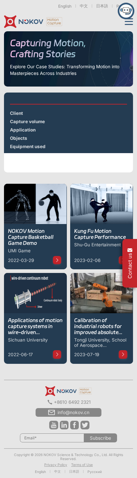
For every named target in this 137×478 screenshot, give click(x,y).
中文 (84, 5)
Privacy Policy (55, 465)
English (64, 6)
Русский (94, 472)
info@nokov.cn (73, 412)
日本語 (102, 5)
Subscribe (100, 438)
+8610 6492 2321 (72, 402)
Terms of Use (82, 465)
